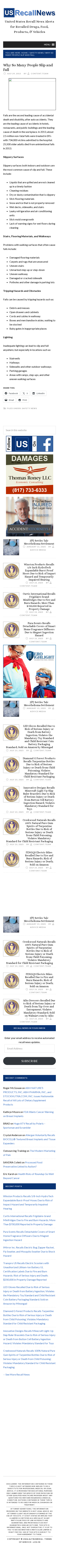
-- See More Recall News (16, 1374)
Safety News (29, 408)
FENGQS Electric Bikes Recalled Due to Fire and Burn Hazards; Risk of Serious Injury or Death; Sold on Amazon (39, 858)
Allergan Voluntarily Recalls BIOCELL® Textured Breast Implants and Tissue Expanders (29, 1139)
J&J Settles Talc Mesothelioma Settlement (39, 542)
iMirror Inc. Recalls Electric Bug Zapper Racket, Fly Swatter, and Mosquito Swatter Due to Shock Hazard (29, 1251)
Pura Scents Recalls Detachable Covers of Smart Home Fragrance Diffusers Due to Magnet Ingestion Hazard (39, 629)
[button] (47, 44)
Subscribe (29, 1061)
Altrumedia (36, 1539)
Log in (36, 1542)
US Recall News (29, 12)
